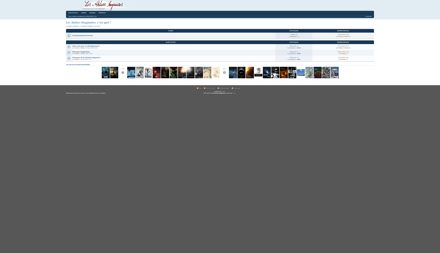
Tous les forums (210, 88)
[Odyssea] (148, 78)
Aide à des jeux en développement (85, 46)
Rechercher (102, 12)
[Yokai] (318, 78)
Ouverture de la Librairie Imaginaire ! (86, 57)
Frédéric (76, 53)
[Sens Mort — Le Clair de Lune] (182, 78)
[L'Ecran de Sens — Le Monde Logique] (199, 78)
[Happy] (301, 78)
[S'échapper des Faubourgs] (275, 78)
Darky (234, 93)
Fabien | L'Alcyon (343, 36)
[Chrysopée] (216, 78)
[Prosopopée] (207, 78)
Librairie (83, 12)
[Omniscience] (241, 78)
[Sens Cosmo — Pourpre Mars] (267, 78)
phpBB (223, 91)
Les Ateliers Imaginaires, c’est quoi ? (88, 22)
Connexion (368, 16)
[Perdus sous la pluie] (258, 78)
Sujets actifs (237, 88)
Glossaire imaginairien (81, 52)
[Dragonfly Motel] (292, 78)
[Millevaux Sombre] (106, 78)
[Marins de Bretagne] (309, 78)
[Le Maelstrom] (190, 78)
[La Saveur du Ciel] (284, 78)
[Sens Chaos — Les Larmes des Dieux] (156, 78)
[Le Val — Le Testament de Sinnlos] (224, 78)
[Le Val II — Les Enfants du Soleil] (122, 78)
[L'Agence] (334, 78)
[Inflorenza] (173, 78)
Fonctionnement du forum (82, 35)
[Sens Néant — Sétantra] (165, 78)
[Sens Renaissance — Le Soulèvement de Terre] (250, 78)
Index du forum (73, 12)
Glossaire (92, 12)
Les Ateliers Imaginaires (72, 26)
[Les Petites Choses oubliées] (131, 78)
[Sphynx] (233, 78)
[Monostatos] (114, 78)
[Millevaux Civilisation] (326, 78)
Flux (200, 88)
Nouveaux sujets (224, 88)
